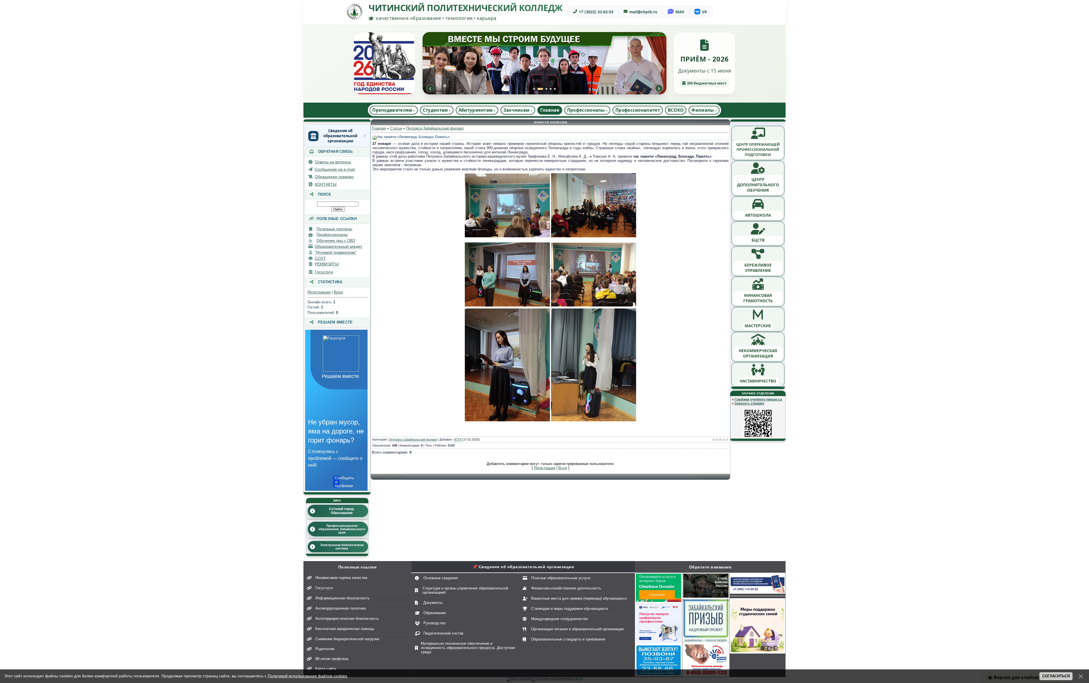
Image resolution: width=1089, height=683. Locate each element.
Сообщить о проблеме (337, 481)
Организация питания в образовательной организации (577, 629)
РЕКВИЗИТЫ (327, 264)
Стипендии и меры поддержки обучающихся (569, 608)
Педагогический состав (443, 633)
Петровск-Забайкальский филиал (435, 128)
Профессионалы (332, 234)
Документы (432, 602)
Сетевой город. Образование (341, 511)
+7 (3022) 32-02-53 (596, 11)
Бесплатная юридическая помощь (344, 629)
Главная (549, 110)
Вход (338, 292)
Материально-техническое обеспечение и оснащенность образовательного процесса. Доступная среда (468, 647)
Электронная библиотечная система (342, 546)
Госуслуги (324, 272)
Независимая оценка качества (341, 578)
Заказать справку (749, 403)
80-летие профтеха (331, 659)
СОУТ (320, 258)
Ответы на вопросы (333, 162)
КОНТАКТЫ (325, 184)
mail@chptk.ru (643, 11)
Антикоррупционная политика (340, 608)
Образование (434, 613)
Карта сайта (325, 669)
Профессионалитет (637, 110)
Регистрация (319, 292)
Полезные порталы (334, 229)
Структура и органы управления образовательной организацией (465, 590)
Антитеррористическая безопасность (347, 618)
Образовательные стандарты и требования (568, 639)
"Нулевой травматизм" (335, 252)
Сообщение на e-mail (335, 169)
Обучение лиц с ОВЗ (335, 240)
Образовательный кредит (338, 246)
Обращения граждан (334, 176)
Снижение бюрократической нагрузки (347, 639)
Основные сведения (440, 578)
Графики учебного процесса (758, 399)
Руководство (434, 623)
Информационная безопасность (342, 598)
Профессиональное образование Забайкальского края (341, 529)
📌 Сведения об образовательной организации (523, 566)
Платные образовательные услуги (560, 578)
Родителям (324, 649)
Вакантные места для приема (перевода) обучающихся (579, 598)
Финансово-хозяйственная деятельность (566, 588)
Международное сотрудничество (559, 619)
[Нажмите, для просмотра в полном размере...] (507, 236)
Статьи (396, 128)
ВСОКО (676, 110)
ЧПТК (457, 439)
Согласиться (1056, 676)
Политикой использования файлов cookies (307, 676)
